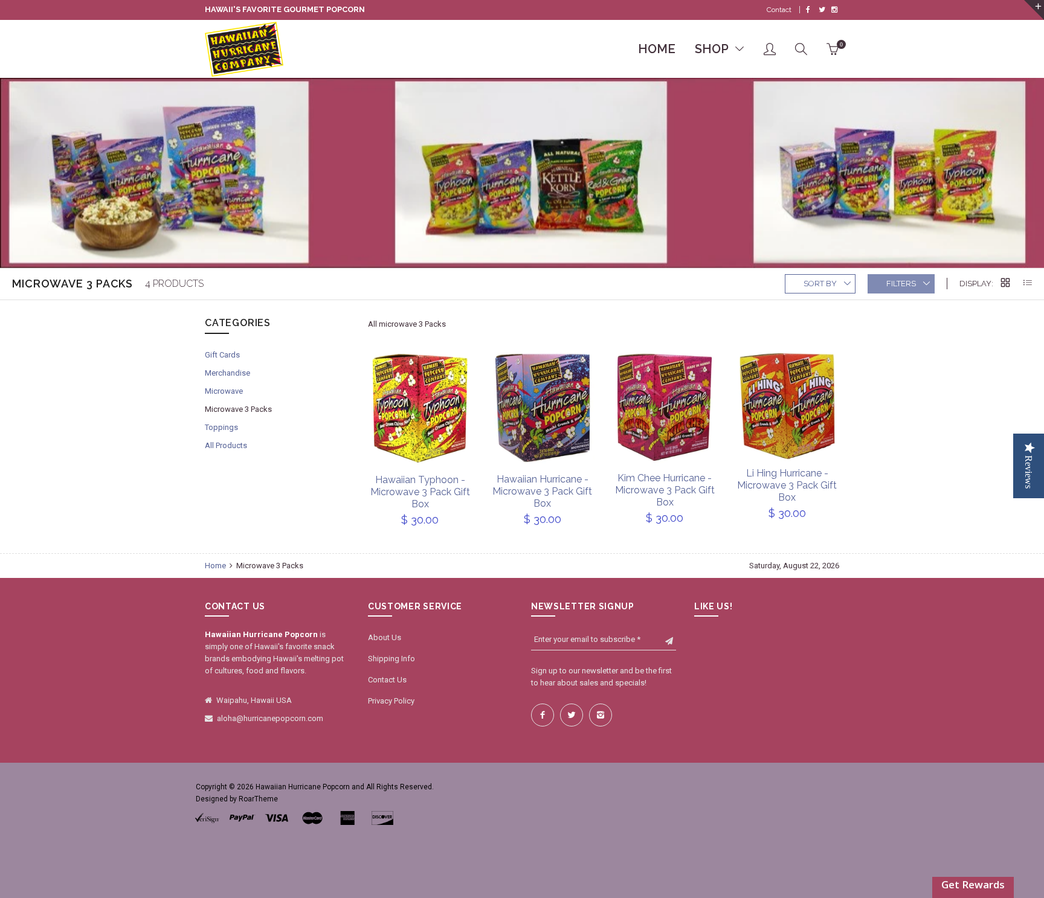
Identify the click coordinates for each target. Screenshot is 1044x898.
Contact (779, 9)
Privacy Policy (391, 700)
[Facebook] (808, 9)
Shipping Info (391, 658)
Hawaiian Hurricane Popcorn (303, 787)
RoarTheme (258, 799)
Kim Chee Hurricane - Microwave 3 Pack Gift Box (665, 490)
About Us (384, 637)
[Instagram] (834, 9)
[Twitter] (822, 9)
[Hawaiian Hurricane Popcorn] (244, 49)
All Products (226, 445)
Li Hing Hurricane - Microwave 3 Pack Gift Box (787, 485)
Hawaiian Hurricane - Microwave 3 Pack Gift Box (542, 491)
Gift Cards (222, 354)
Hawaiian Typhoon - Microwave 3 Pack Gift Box (420, 492)
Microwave (224, 391)
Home (216, 565)
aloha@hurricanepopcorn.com (270, 718)
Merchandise (227, 372)
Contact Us (387, 679)
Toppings (221, 427)
